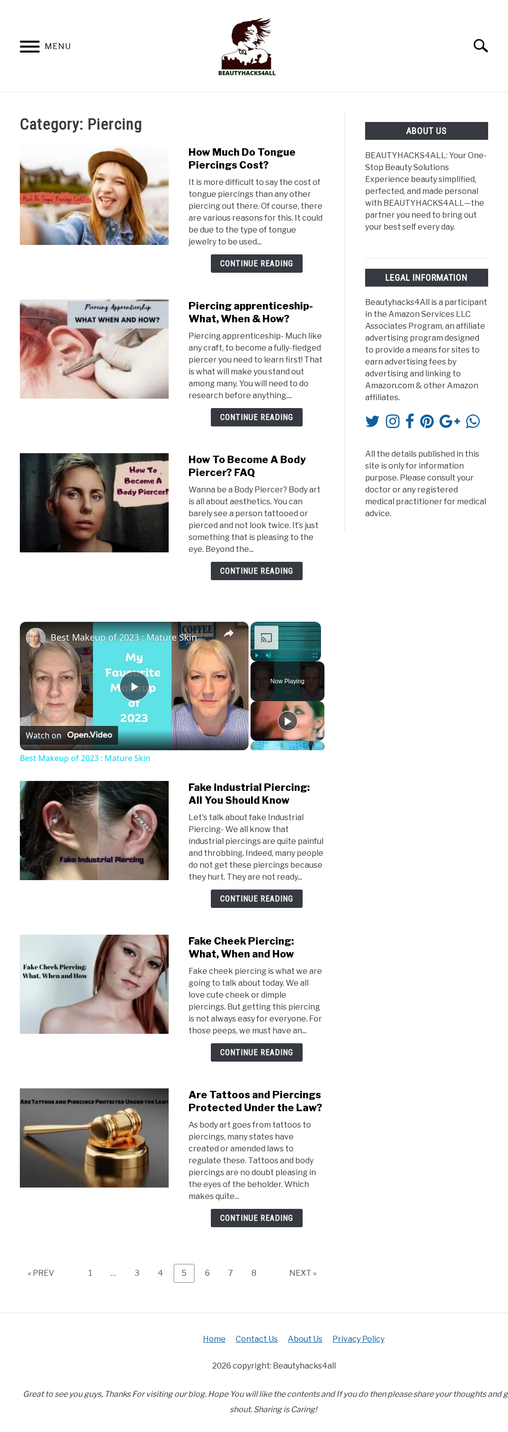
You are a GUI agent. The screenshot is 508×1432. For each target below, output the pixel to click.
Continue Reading (256, 263)
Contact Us (257, 1339)
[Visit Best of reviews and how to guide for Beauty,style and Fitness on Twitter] (372, 424)
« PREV (41, 1273)
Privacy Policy (358, 1339)
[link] (36, 638)
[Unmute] (268, 655)
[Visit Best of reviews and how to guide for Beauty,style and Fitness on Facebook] (409, 424)
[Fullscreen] (315, 655)
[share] (229, 633)
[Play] (256, 655)
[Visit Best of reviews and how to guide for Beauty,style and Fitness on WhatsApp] (472, 424)
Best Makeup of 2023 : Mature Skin (124, 637)
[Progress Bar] (286, 649)
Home (214, 1339)
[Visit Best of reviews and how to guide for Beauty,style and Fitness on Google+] (450, 424)
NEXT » (303, 1273)
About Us (305, 1339)
